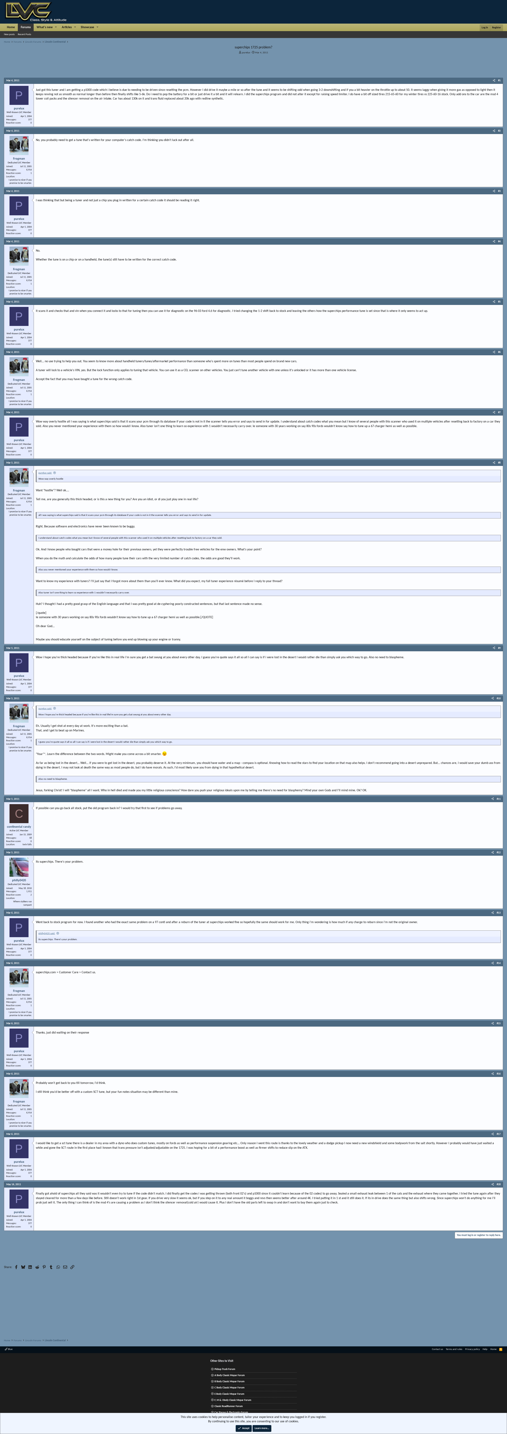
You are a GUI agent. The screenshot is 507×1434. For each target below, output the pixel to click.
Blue (9, 1349)
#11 (499, 799)
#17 (499, 1134)
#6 (499, 352)
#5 (499, 302)
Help (485, 1349)
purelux (246, 52)
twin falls (27, 844)
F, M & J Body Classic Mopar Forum (232, 1400)
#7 (499, 412)
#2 (499, 131)
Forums (26, 27)
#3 (499, 191)
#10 (499, 698)
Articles (67, 27)
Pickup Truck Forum (224, 1369)
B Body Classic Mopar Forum (229, 1381)
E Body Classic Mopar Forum (229, 1394)
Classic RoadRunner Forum (228, 1406)
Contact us (437, 1349)
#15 (499, 1023)
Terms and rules (454, 1349)
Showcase (87, 27)
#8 (499, 463)
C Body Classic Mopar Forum (229, 1387)
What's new (45, 27)
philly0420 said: (46, 933)
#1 (499, 80)
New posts (9, 34)
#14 (499, 963)
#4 (499, 241)
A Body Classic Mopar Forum (229, 1375)
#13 (499, 913)
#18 (499, 1184)
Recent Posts (24, 34)
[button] (56, 27)
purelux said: (45, 473)
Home (11, 27)
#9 (499, 648)
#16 (499, 1074)
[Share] (494, 80)
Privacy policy (472, 1349)
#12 (499, 852)
